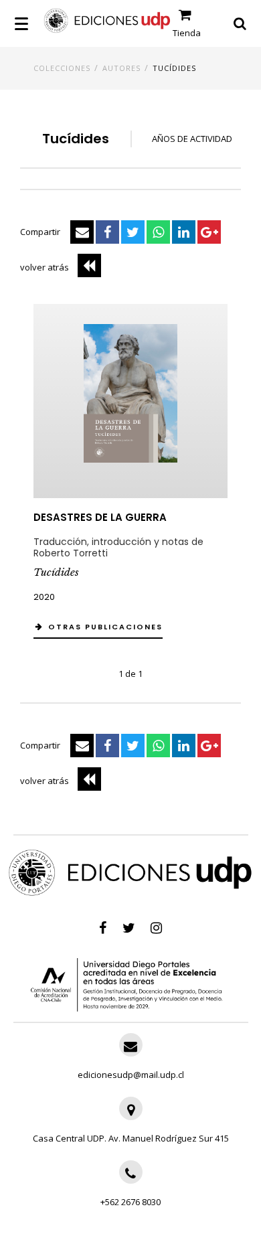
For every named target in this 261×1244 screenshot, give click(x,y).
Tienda (187, 33)
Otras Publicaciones (105, 626)
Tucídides (174, 68)
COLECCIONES (61, 68)
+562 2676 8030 (130, 1202)
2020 (44, 597)
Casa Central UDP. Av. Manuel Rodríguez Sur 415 (131, 1138)
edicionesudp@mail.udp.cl (131, 1075)
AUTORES (121, 68)
